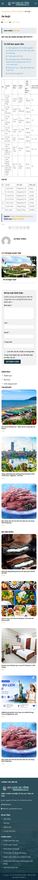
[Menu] (3, 3)
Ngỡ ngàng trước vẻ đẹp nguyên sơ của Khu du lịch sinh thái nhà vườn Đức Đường (20, 50)
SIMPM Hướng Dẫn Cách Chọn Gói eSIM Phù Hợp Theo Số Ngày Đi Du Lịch (18, 713)
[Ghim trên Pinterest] (24, 227)
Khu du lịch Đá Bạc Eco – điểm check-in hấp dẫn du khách (18, 427)
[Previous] (2, 270)
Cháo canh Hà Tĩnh (15, 56)
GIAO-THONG (17, 11)
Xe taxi (17, 30)
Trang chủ (5, 11)
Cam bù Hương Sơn (15, 73)
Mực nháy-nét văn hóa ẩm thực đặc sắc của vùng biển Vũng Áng (18, 522)
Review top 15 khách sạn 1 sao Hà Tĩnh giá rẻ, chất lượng (18, 666)
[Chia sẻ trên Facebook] (13, 227)
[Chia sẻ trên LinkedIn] (28, 227)
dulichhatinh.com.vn (15, 809)
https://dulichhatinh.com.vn (21, 216)
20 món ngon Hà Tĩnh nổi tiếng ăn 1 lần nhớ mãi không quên (18, 619)
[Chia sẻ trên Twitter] (17, 227)
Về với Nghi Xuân (9, 280)
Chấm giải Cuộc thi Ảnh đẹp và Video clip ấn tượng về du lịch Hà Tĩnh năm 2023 (18, 62)
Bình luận (8, 305)
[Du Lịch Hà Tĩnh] (19, 4)
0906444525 (7, 804)
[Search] (35, 4)
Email (6, 332)
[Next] (36, 270)
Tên (6, 323)
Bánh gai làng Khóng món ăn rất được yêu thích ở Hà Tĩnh (18, 572)
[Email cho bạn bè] (20, 227)
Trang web (8, 342)
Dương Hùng (15, 22)
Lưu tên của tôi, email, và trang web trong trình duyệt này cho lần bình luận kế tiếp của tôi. (19, 355)
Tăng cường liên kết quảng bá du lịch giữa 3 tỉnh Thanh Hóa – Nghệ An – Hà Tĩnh (18, 475)
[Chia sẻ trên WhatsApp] (10, 227)
